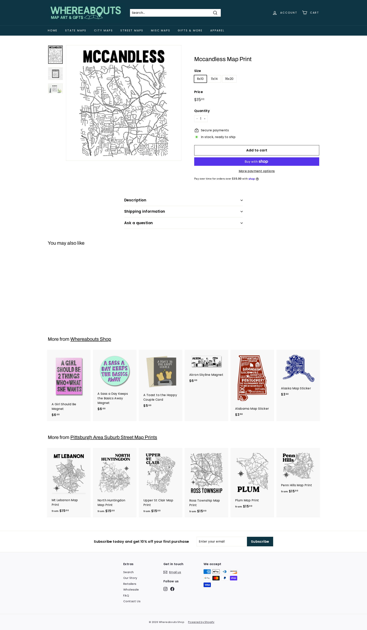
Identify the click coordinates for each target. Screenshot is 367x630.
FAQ (126, 595)
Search (128, 572)
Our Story (130, 578)
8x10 (200, 79)
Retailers (129, 584)
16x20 (229, 79)
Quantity (202, 111)
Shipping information (144, 211)
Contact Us (131, 601)
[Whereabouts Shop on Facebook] (172, 589)
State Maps (75, 30)
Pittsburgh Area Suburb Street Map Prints (113, 437)
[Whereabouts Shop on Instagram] (165, 589)
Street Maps (131, 30)
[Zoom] (123, 103)
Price (198, 92)
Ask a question (138, 223)
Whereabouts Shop (90, 339)
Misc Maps (160, 30)
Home (53, 30)
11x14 (214, 79)
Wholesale (131, 590)
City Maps (103, 30)
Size (197, 71)
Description (135, 200)
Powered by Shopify (201, 622)
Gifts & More (190, 30)
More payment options (257, 171)
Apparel (217, 30)
